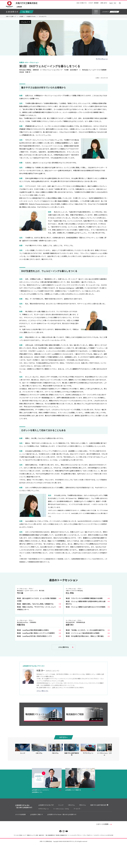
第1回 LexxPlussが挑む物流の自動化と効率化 (33, 630)
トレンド (61, 805)
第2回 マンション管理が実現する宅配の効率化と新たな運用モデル (85, 602)
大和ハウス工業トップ (11, 16)
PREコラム (82, 805)
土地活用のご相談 (35, 814)
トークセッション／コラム (61, 809)
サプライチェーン (102, 59)
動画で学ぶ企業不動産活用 (98, 805)
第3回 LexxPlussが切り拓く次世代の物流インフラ (34, 636)
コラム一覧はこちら (42, 691)
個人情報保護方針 (50, 835)
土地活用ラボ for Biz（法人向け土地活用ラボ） (24, 806)
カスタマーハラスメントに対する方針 (103, 835)
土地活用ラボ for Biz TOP (46, 805)
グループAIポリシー (88, 835)
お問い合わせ (103, 3)
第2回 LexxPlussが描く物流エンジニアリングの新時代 (36, 633)
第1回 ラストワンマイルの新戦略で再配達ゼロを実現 (84, 598)
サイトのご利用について (20, 835)
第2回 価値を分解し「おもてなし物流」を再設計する (35, 604)
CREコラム (71, 805)
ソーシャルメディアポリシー (75, 835)
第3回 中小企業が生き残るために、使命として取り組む (85, 636)
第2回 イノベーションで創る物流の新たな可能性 (82, 633)
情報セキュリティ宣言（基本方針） (36, 835)
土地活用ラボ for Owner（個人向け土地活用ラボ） (62, 814)
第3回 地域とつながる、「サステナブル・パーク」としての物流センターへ (36, 608)
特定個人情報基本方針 (61, 835)
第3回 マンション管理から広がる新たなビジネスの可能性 (85, 607)
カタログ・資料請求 (94, 3)
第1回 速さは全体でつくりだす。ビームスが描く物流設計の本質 (36, 599)
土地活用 (19, 7)
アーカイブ (77, 809)
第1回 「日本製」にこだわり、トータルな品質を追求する (85, 630)
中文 (115, 3)
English (111, 3)
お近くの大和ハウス (82, 3)
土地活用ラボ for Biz (31, 16)
